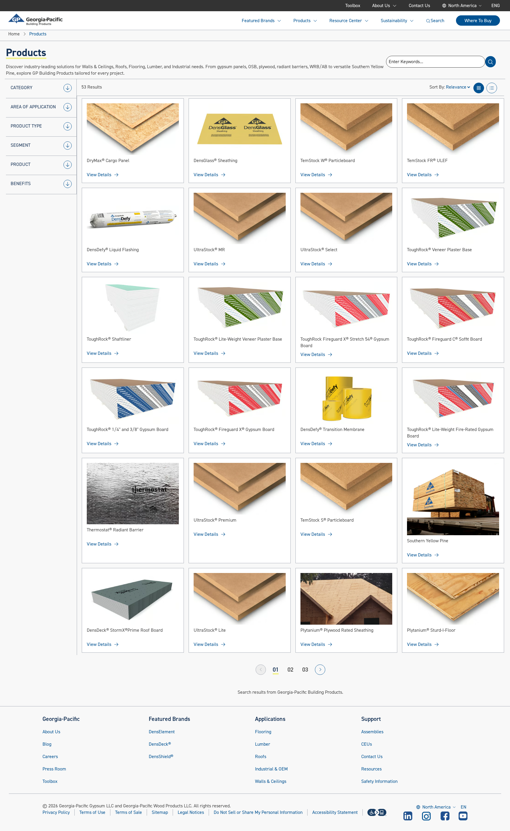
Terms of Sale (128, 812)
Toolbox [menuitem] (352, 6)
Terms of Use (92, 812)
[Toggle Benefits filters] (67, 184)
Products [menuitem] (301, 21)
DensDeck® (160, 744)
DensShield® (161, 757)
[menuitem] (35, 19)
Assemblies (372, 732)
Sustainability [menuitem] (394, 21)
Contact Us (371, 757)
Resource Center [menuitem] (345, 21)
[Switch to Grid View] (478, 88)
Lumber (262, 744)
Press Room (54, 769)
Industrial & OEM (271, 769)
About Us (51, 732)
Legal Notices (191, 812)
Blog (46, 744)
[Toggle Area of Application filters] (67, 107)
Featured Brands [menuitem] (258, 21)
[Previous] (261, 670)
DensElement (162, 732)
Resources (371, 769)
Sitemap (160, 812)
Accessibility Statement (335, 812)
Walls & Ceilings (270, 781)
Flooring (263, 732)
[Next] (320, 670)
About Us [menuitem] (381, 6)
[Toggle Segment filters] (67, 145)
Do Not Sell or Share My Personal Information (258, 812)
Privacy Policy (56, 812)
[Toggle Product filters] (67, 165)
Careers (50, 757)
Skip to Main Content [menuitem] (37, 6)
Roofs (260, 757)
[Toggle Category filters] (67, 88)
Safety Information (379, 781)
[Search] (490, 61)
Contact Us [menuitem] (419, 6)
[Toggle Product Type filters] (67, 126)
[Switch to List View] (491, 88)
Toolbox (50, 781)
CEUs (366, 744)
